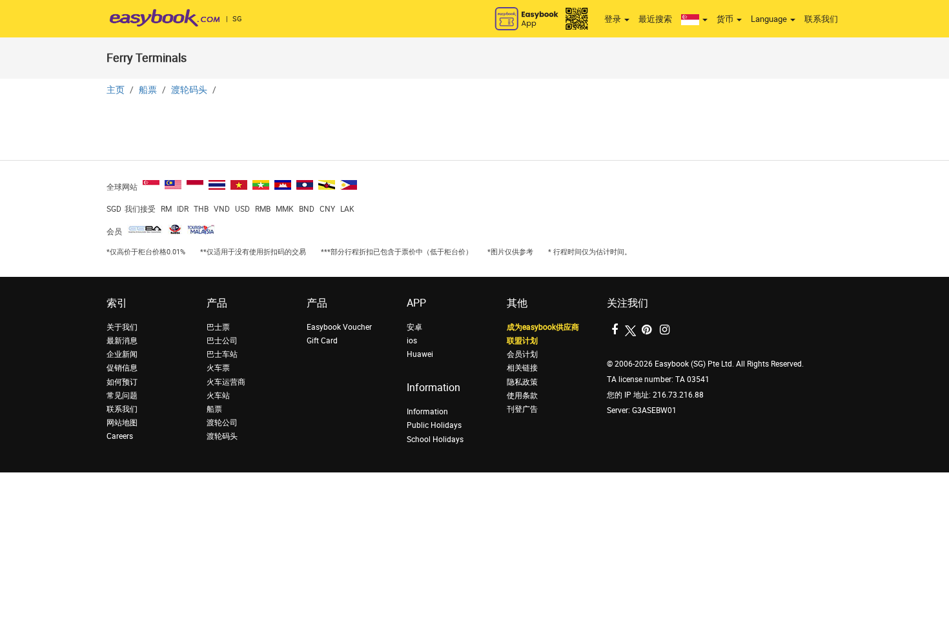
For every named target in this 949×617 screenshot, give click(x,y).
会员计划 (522, 354)
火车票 (218, 367)
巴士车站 (222, 354)
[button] (694, 19)
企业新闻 (122, 354)
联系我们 (821, 19)
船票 (148, 90)
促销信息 (122, 367)
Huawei (420, 354)
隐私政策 (522, 382)
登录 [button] (613, 19)
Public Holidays (434, 425)
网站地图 (122, 422)
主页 (116, 90)
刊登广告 (522, 409)
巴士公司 (222, 340)
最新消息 (122, 340)
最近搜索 (655, 19)
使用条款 (522, 395)
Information (427, 411)
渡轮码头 (189, 90)
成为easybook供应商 (543, 327)
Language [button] (770, 19)
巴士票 (218, 327)
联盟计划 (522, 340)
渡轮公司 (222, 422)
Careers (120, 436)
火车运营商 (226, 382)
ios (412, 340)
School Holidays (435, 439)
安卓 (414, 327)
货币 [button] (726, 19)
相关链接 (522, 367)
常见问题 (122, 395)
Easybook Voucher (339, 327)
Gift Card (322, 340)
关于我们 (122, 327)
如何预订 (122, 382)
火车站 (218, 395)
